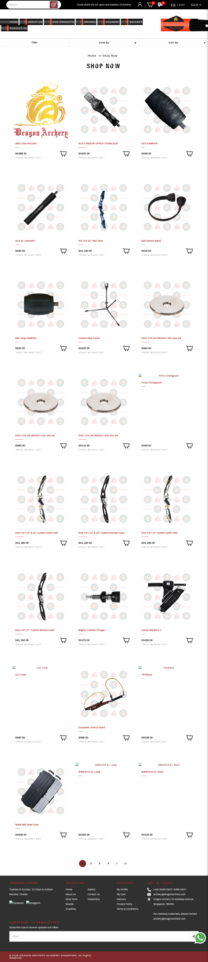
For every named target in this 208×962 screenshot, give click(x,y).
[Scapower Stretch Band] (104, 694)
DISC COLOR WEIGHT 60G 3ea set (98, 435)
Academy (71, 909)
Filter (34, 42)
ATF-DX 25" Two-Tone (90, 241)
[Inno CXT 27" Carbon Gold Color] (167, 499)
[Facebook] (16, 903)
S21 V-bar (20, 674)
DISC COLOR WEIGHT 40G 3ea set (35, 435)
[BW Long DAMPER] (40, 304)
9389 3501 (180, 889)
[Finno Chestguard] (167, 375)
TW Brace (146, 674)
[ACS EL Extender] (40, 207)
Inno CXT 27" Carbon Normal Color (34, 630)
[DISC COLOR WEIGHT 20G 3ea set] (167, 304)
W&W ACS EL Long (89, 772)
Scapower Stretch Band (91, 727)
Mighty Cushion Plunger (91, 630)
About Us (71, 894)
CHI (182, 5)
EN (173, 5)
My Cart (121, 894)
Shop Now (110, 55)
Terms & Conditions (127, 909)
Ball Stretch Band (151, 241)
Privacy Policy (124, 904)
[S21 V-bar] (40, 667)
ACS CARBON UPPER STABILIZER (98, 143)
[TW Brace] (167, 667)
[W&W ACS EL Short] (167, 765)
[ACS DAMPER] (167, 110)
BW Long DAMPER (26, 338)
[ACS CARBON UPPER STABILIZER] (104, 110)
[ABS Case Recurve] (40, 110)
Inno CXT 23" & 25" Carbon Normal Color (101, 533)
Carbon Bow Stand (89, 338)
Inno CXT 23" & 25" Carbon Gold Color (36, 533)
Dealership (94, 899)
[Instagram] (33, 903)
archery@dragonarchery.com (169, 894)
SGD (195, 5)
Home (92, 55)
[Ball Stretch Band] (167, 207)
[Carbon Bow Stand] (104, 304)
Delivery (121, 899)
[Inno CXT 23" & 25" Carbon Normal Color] (104, 499)
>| (125, 863)
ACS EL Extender (25, 241)
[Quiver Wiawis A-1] (167, 596)
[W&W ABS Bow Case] (40, 791)
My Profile (122, 889)
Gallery (91, 889)
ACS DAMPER (149, 143)
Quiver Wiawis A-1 (151, 630)
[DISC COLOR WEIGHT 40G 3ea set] (40, 402)
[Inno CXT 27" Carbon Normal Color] (40, 596)
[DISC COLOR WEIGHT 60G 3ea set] (104, 402)
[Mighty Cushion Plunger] (104, 596)
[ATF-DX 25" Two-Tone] (104, 207)
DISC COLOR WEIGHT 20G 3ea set (161, 338)
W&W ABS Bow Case (27, 824)
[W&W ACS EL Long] (104, 765)
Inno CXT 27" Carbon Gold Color (159, 533)
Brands (70, 904)
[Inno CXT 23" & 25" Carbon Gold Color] (40, 499)
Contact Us (94, 894)
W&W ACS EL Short (152, 772)
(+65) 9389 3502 (162, 889)
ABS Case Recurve (26, 143)
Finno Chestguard (151, 382)
